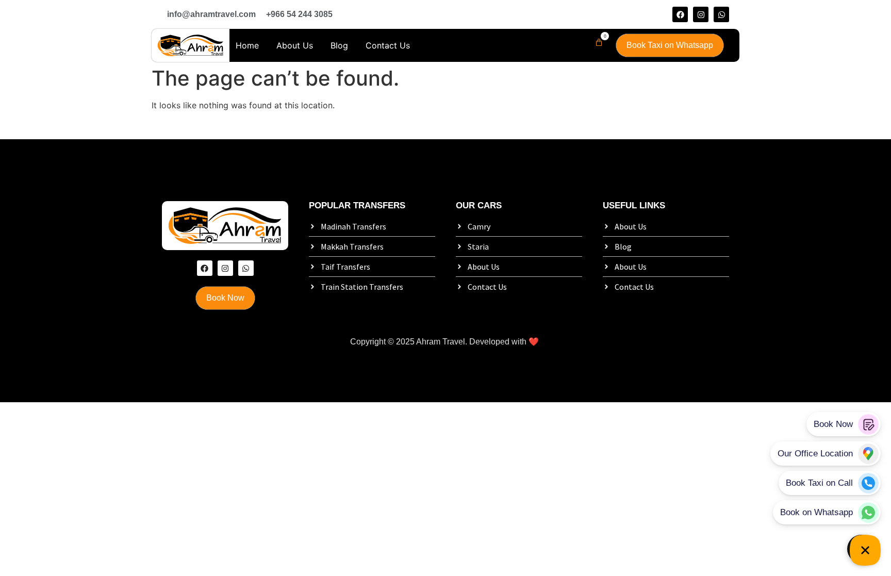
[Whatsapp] (721, 14)
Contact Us (388, 45)
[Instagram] (700, 14)
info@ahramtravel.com (211, 14)
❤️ (534, 341)
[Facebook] (680, 14)
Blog (339, 45)
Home (247, 45)
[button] (596, 43)
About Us (294, 45)
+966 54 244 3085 (299, 14)
